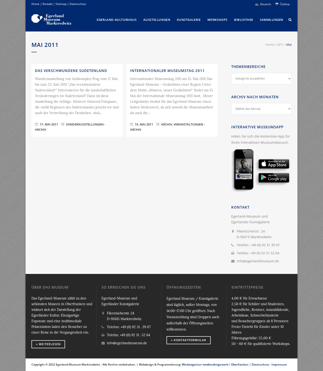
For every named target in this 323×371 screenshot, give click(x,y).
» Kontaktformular (188, 340)
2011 (280, 44)
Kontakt (47, 4)
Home (35, 4)
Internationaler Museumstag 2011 (167, 70)
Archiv (166, 124)
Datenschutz (78, 4)
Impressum (279, 364)
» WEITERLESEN (48, 344)
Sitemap (61, 4)
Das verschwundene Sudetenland (71, 70)
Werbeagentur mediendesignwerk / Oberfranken (215, 364)
